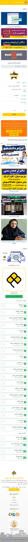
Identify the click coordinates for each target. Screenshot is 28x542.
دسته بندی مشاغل (14, 505)
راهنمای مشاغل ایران (18, 2)
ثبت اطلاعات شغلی (14, 490)
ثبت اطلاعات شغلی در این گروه (14, 296)
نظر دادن (14, 114)
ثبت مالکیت (10, 131)
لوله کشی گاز (18, 66)
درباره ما (14, 500)
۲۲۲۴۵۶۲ (16, 96)
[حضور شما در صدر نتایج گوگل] (14, 19)
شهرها (14, 498)
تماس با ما (14, 503)
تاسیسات (24, 66)
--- (17, 99)
